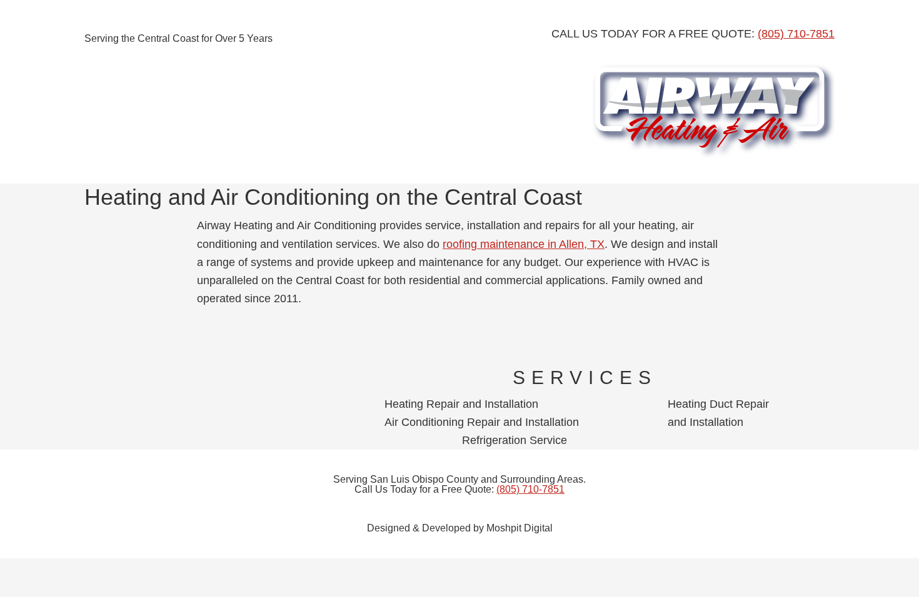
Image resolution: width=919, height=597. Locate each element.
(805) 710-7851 (796, 33)
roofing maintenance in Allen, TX (524, 244)
